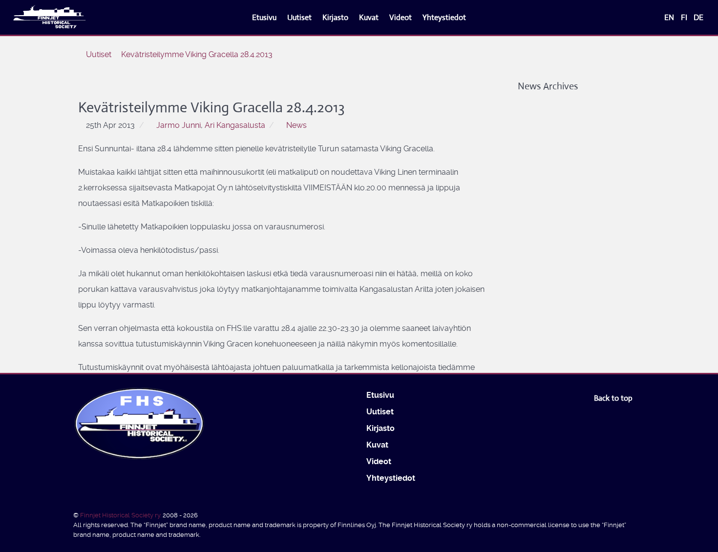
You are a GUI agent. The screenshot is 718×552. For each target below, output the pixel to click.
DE (698, 17)
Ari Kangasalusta (235, 125)
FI (685, 17)
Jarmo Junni (178, 125)
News (296, 125)
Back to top (614, 398)
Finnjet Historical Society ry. (121, 515)
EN (670, 17)
